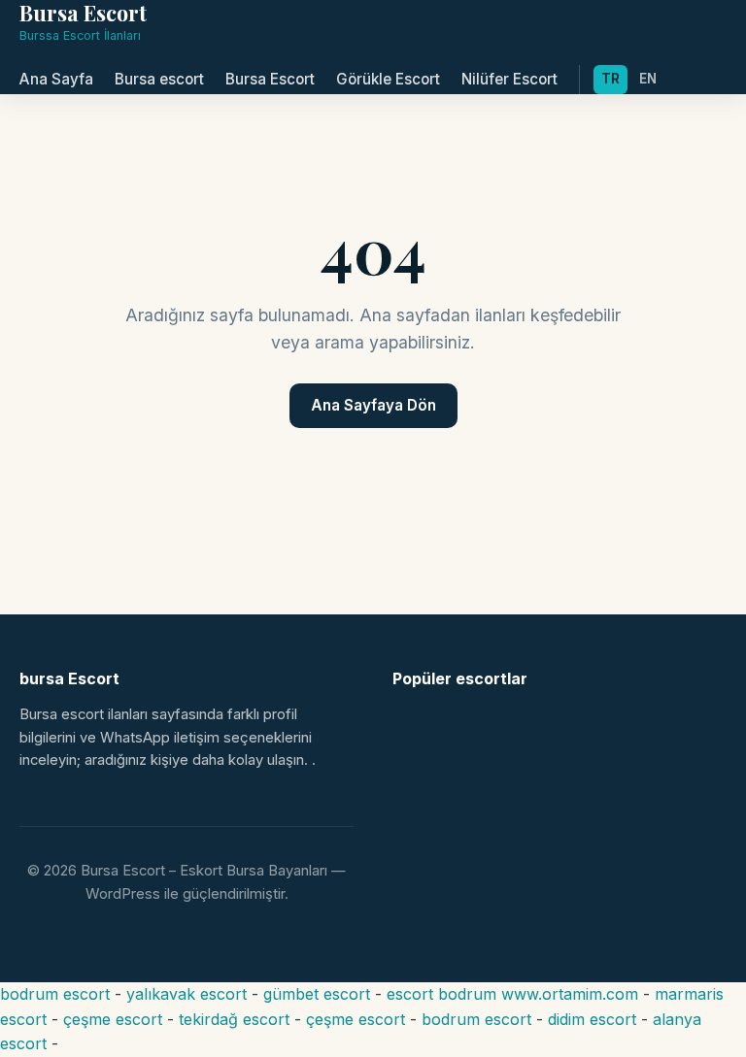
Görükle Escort (388, 79)
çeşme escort (112, 1019)
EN (648, 78)
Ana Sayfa (56, 79)
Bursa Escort (270, 79)
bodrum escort (55, 994)
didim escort (592, 1019)
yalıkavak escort (186, 994)
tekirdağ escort (234, 1019)
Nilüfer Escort (509, 79)
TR (610, 78)
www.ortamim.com (569, 994)
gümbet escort (316, 994)
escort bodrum (441, 994)
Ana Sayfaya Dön (373, 405)
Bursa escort (159, 79)
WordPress (122, 894)
